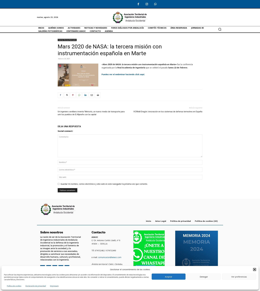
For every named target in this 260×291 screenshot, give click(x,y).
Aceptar (168, 276)
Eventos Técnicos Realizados (67, 40)
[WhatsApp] (155, 4)
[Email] (91, 95)
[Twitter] (66, 95)
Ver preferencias (239, 276)
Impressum (54, 286)
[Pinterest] (73, 95)
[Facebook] (138, 4)
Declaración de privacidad (35, 286)
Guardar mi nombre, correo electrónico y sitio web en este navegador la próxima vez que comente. (104, 184)
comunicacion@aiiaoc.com (109, 257)
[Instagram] (146, 4)
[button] (254, 269)
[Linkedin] (85, 95)
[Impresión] (97, 95)
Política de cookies (14, 286)
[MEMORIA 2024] (196, 251)
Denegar (204, 276)
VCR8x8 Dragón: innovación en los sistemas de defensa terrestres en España (167, 111)
